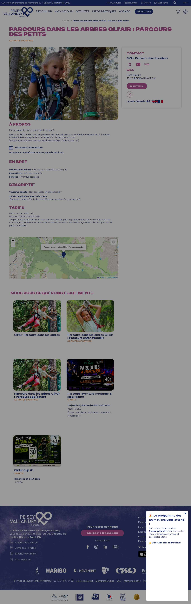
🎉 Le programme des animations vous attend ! (166, 520)
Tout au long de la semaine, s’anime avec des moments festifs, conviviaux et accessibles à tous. (166, 535)
